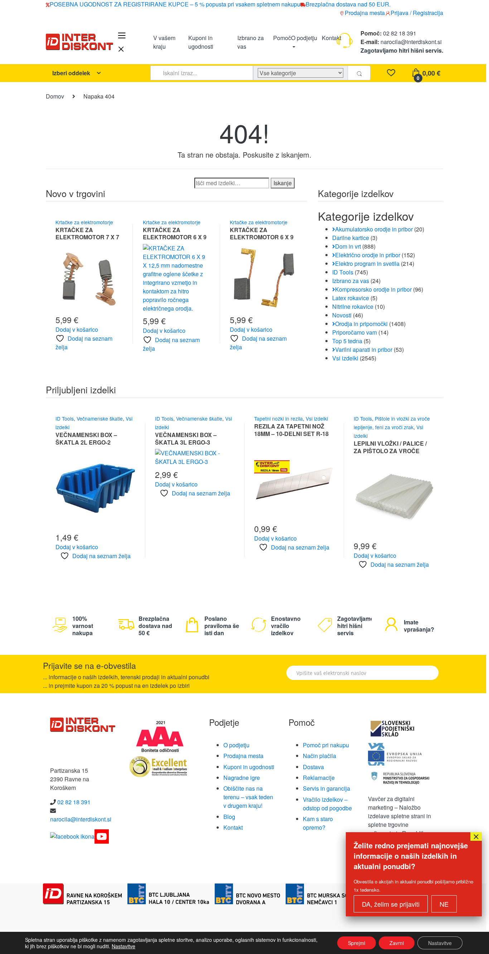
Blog (229, 816)
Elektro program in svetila (367, 263)
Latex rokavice (350, 298)
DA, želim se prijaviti (391, 904)
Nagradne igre (241, 777)
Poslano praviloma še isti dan (221, 625)
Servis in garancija (326, 788)
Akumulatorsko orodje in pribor (374, 229)
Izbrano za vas (250, 41)
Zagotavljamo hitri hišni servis (355, 625)
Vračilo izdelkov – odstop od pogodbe (327, 803)
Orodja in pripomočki (361, 324)
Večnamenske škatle (100, 418)
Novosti (342, 315)
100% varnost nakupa (82, 625)
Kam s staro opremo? (318, 823)
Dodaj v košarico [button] (76, 329)
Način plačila (319, 756)
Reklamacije (319, 777)
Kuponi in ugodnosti (200, 41)
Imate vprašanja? (419, 625)
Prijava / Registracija (417, 13)
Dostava (313, 767)
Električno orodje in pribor (367, 255)
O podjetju (304, 37)
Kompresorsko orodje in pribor (373, 289)
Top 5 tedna (347, 341)
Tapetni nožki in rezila (278, 418)
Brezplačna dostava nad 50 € (155, 625)
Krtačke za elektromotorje (84, 222)
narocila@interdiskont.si (411, 42)
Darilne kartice (350, 238)
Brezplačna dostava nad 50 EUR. (348, 4)
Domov (55, 96)
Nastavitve (123, 946)
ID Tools (342, 272)
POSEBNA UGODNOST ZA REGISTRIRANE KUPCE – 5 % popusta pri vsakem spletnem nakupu (175, 4)
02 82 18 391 (399, 33)
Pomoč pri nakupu (326, 745)
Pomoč (282, 37)
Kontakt (331, 37)
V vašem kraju (164, 41)
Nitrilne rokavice (352, 306)
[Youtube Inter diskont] (102, 835)
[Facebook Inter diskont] (72, 835)
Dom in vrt (348, 246)
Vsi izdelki (345, 358)
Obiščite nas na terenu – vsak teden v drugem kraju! (248, 797)
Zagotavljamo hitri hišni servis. (401, 50)
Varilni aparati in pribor (363, 349)
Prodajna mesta (365, 13)
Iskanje (282, 183)
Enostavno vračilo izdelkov (286, 625)
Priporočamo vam (354, 332)
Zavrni (396, 942)
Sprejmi (356, 942)
